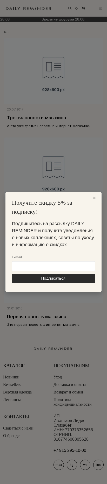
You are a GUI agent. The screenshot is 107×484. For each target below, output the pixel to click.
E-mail (17, 257)
